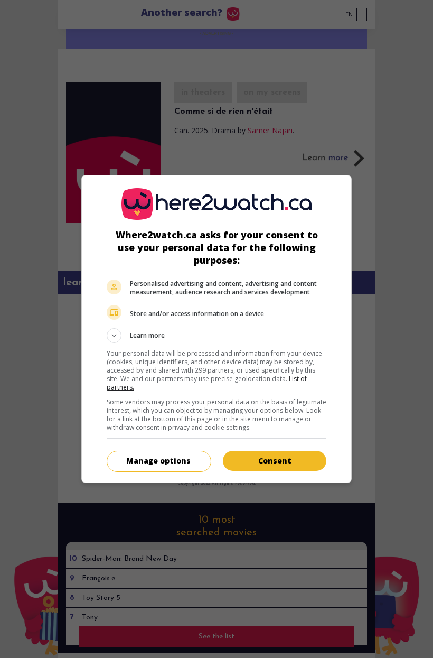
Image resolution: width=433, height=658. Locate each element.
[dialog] (216, 329)
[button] (216, 335)
